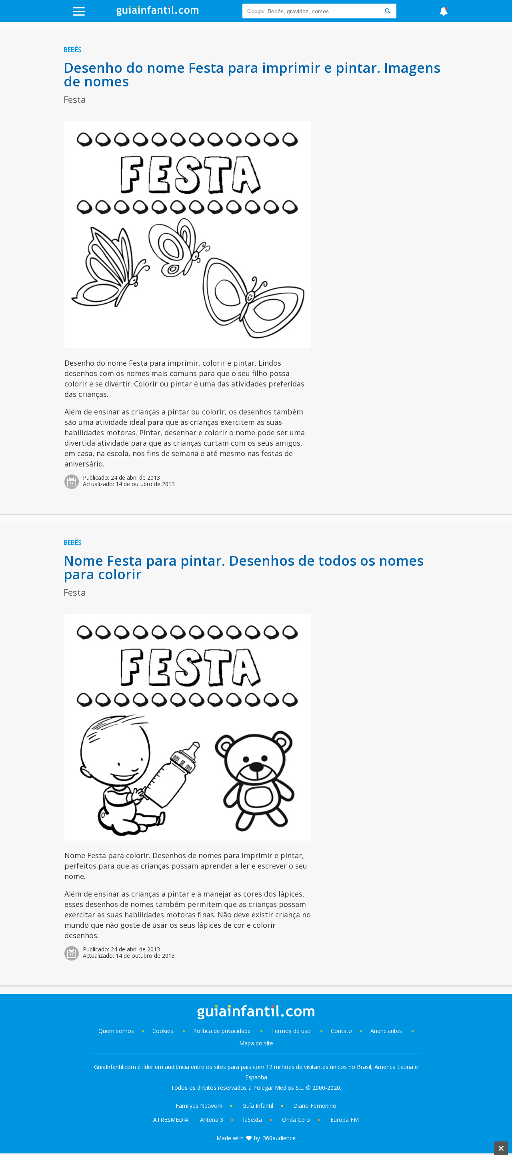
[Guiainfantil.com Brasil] (158, 13)
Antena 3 (211, 1119)
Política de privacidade (222, 1031)
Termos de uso (291, 1031)
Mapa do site (256, 1043)
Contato (341, 1031)
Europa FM (344, 1119)
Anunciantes (386, 1031)
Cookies (163, 1031)
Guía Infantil (257, 1105)
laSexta (252, 1119)
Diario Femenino (314, 1105)
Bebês (73, 49)
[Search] (387, 11)
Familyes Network (199, 1105)
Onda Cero (296, 1119)
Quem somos (116, 1031)
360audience (279, 1138)
